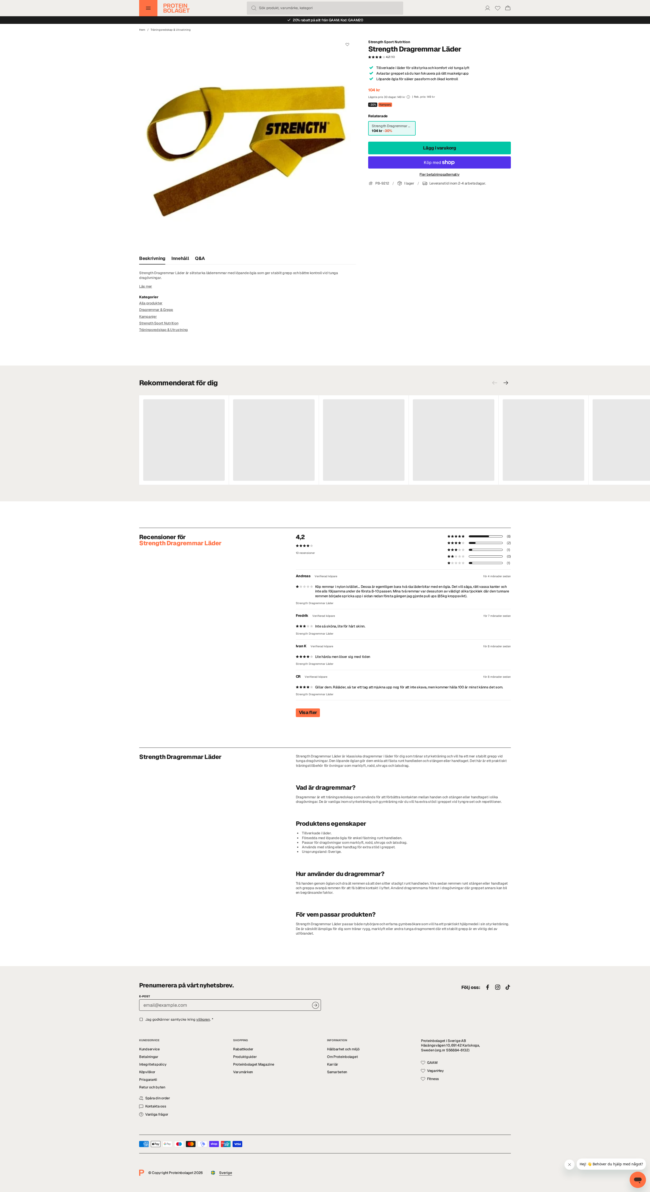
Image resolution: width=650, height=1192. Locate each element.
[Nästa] (506, 383)
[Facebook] (487, 987)
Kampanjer (148, 316)
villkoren (203, 1019)
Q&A (200, 258)
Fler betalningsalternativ (439, 174)
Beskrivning (152, 258)
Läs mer (145, 286)
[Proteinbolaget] (177, 8)
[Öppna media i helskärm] (247, 144)
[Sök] (254, 8)
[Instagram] (498, 987)
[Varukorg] (508, 8)
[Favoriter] (498, 8)
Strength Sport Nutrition (389, 42)
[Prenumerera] (315, 1005)
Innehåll (180, 258)
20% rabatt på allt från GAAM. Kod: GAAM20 (328, 20)
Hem (142, 29)
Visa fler (308, 712)
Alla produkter (150, 303)
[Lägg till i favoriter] (347, 44)
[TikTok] (508, 987)
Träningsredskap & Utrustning (171, 29)
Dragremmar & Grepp (156, 309)
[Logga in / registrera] (487, 8)
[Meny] (148, 8)
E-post (144, 996)
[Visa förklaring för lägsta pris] (408, 97)
